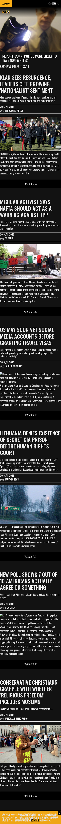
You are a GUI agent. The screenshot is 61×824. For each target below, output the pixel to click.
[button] (54, 3)
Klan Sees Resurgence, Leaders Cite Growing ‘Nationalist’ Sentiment (26, 83)
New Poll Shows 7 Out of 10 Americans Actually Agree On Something (28, 580)
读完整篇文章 (30, 183)
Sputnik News (12, 479)
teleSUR (9, 238)
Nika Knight (10, 607)
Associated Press (14, 110)
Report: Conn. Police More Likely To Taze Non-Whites (29, 58)
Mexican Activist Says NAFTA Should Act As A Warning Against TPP (26, 208)
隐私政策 (35, 820)
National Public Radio (16, 718)
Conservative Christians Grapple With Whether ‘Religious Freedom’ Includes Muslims (28, 692)
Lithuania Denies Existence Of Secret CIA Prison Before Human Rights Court (30, 442)
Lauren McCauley (14, 366)
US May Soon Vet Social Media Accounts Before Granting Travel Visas (27, 336)
